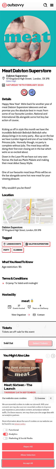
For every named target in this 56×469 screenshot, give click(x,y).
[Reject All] (51, 398)
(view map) (11, 81)
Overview (41, 398)
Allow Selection (28, 455)
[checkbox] (10, 430)
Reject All (28, 446)
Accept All (28, 463)
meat (25, 301)
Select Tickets (40, 343)
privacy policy (20, 424)
